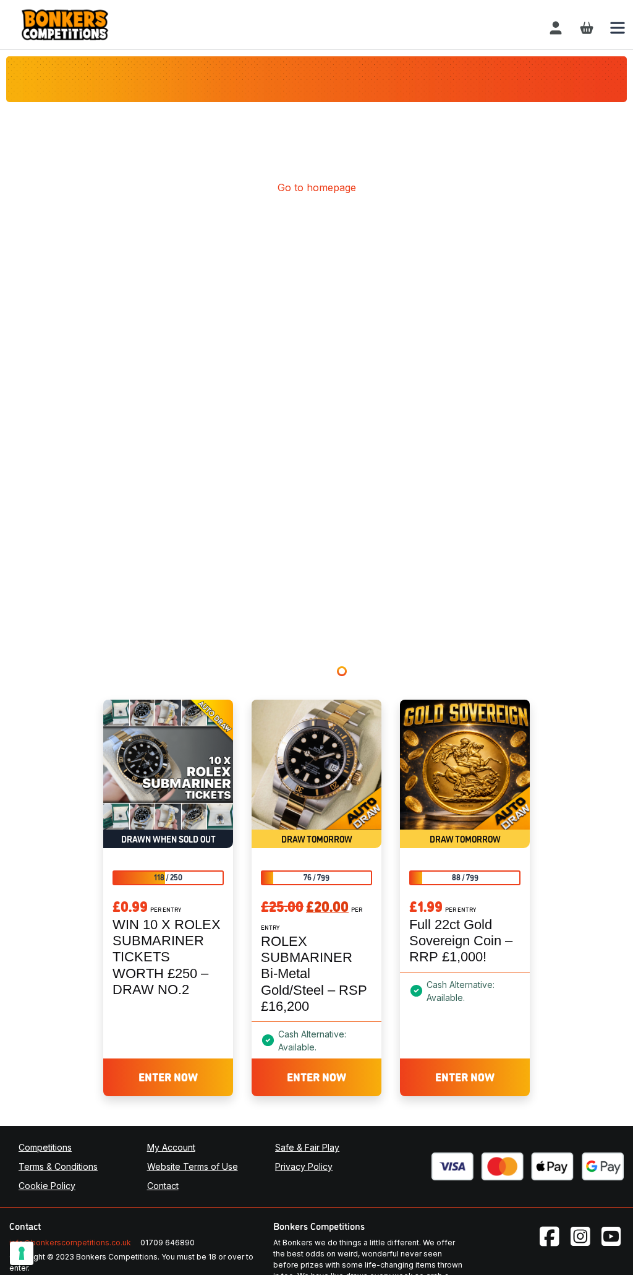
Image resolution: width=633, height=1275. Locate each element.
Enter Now (168, 1076)
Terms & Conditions (58, 1166)
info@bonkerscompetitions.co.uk (70, 1242)
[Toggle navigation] (617, 28)
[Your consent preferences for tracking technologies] (21, 1253)
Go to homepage (317, 187)
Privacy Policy (304, 1166)
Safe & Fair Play (307, 1147)
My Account (171, 1147)
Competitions (45, 1147)
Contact (163, 1185)
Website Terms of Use (192, 1166)
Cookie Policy (47, 1185)
